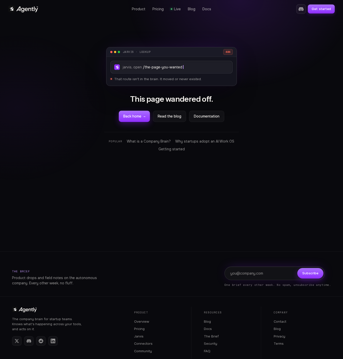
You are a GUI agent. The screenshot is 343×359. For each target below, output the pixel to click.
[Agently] (23, 9)
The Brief (21, 271)
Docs (206, 9)
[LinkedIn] (53, 341)
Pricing (158, 9)
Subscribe (310, 273)
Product (138, 9)
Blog (191, 9)
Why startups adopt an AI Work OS (204, 141)
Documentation (206, 116)
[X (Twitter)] (17, 341)
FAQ (207, 351)
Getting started (171, 149)
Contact (280, 321)
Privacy (279, 336)
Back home (134, 116)
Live (177, 9)
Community (143, 351)
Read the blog (169, 116)
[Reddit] (41, 341)
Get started (321, 9)
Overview (141, 321)
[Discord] (29, 341)
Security (210, 343)
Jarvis (138, 336)
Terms (278, 343)
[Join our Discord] (301, 9)
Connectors (143, 343)
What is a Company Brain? (149, 141)
